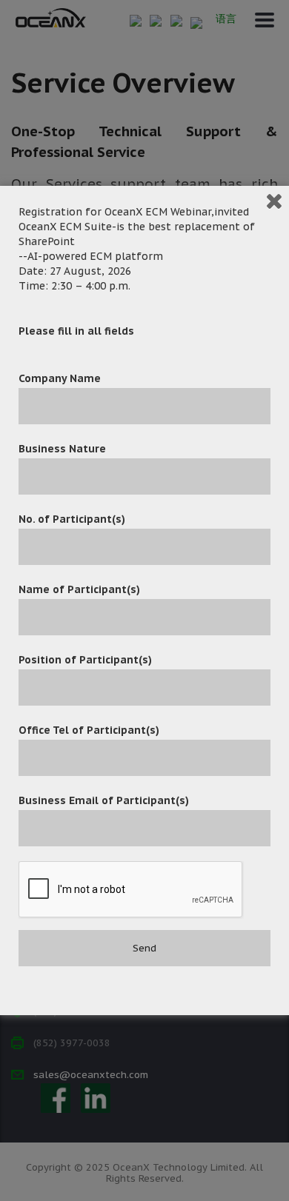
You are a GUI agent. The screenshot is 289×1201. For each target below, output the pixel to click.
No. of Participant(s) (72, 519)
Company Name (60, 378)
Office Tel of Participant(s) (89, 730)
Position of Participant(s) (85, 659)
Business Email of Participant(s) (104, 800)
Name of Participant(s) (79, 589)
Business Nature (62, 448)
